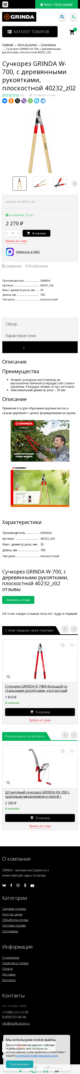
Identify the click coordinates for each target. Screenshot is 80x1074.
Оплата (7, 969)
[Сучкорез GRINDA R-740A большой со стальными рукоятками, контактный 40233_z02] (40, 661)
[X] (17, 100)
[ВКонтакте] (4, 100)
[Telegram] (43, 100)
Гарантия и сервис (15, 963)
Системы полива (14, 925)
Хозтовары (10, 931)
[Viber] (23, 100)
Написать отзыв (18, 600)
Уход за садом (12, 914)
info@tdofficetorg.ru (16, 1023)
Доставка (8, 974)
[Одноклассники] (11, 100)
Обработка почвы (15, 920)
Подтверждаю (19, 1064)
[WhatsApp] (30, 100)
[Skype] (36, 100)
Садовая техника (14, 909)
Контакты (9, 980)
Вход (47, 4)
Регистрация (63, 4)
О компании (10, 957)
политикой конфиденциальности (36, 1056)
